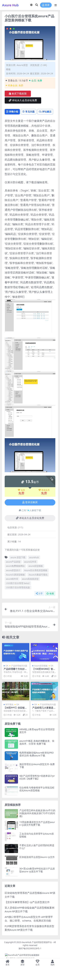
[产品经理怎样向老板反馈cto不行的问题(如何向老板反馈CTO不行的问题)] (11, 813)
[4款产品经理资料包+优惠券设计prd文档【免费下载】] (11, 779)
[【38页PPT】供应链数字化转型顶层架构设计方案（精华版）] (15, 691)
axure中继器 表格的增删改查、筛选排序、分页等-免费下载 (36, 742)
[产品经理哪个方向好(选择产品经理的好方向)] (15, 652)
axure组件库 (12, 578)
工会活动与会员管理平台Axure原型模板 (36, 835)
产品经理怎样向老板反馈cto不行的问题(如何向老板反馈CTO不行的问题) (37, 813)
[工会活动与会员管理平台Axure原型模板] (11, 836)
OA (7, 665)
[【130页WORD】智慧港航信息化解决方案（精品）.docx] (44, 652)
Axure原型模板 (41, 665)
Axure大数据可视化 (38, 574)
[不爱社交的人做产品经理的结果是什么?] (11, 848)
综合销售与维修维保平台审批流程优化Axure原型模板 (36, 789)
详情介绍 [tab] (13, 111)
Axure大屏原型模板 (15, 574)
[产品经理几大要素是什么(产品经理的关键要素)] (44, 691)
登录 (47, 5)
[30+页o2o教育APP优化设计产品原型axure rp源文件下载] (11, 871)
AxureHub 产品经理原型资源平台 (37, 942)
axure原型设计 (13, 570)
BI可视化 (10, 704)
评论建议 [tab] (47, 111)
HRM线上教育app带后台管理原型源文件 (37, 731)
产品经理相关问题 (19, 665)
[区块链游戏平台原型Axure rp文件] (11, 860)
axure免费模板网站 (15, 565)
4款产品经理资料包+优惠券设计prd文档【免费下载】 (37, 777)
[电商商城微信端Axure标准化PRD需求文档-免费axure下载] (11, 755)
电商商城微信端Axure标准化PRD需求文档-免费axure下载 (36, 754)
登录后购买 (31, 502)
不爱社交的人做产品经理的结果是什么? (36, 847)
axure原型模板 (35, 565)
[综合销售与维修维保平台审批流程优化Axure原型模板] (11, 790)
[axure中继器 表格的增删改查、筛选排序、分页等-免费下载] (11, 744)
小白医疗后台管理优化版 (18, 587)
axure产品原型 (13, 561)
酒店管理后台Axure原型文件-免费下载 (37, 766)
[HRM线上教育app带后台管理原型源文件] (11, 732)
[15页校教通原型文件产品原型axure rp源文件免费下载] (11, 825)
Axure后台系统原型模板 (35, 570)
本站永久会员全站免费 (24, 100)
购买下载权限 (19, 93)
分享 (40, 593)
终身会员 (46, 490)
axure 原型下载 (17, 557)
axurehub (34, 557)
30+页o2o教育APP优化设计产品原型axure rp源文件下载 (37, 870)
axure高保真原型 (30, 578)
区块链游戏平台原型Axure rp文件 (37, 857)
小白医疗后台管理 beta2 (18, 583)
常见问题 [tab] (30, 111)
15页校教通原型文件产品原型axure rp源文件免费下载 (37, 823)
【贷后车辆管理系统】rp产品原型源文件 (27, 902)
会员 (23, 490)
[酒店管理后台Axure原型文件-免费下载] (11, 767)
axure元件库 (30, 561)
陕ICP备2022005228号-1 (30, 948)
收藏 (52, 593)
